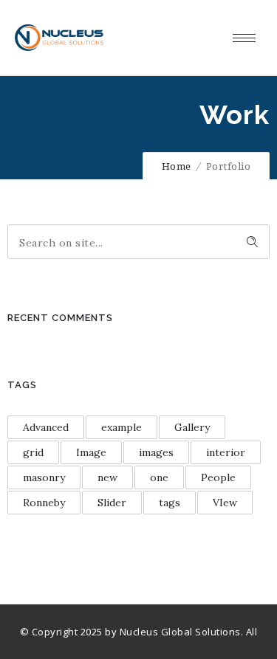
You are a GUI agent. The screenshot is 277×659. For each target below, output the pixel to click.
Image (91, 452)
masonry (44, 477)
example (121, 427)
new (107, 477)
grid (33, 452)
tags (169, 502)
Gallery (192, 427)
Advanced (46, 427)
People (218, 477)
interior (225, 452)
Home (176, 166)
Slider (112, 502)
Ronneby (44, 502)
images (156, 452)
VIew (225, 502)
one (159, 477)
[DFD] (59, 38)
